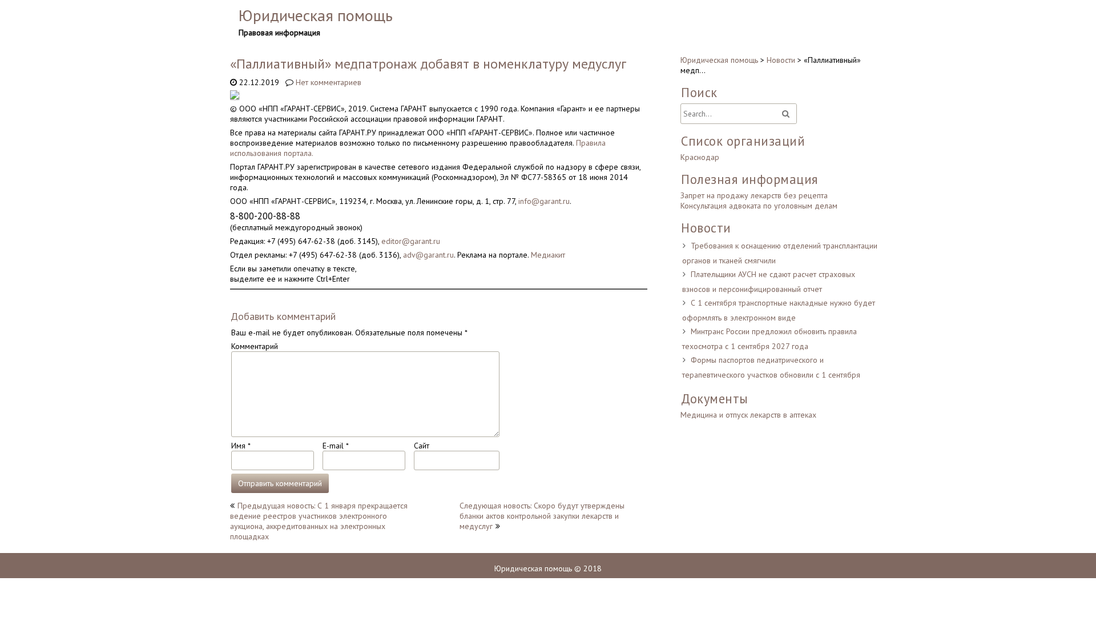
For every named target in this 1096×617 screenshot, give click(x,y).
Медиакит (548, 255)
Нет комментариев (328, 82)
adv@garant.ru (428, 255)
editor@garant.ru (410, 241)
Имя (240, 445)
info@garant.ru (544, 201)
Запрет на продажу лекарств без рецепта (754, 195)
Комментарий (254, 346)
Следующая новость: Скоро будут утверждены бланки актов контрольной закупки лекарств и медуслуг (542, 515)
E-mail (335, 445)
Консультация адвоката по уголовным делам (758, 206)
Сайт (421, 445)
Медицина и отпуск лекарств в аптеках (748, 415)
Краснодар (699, 157)
